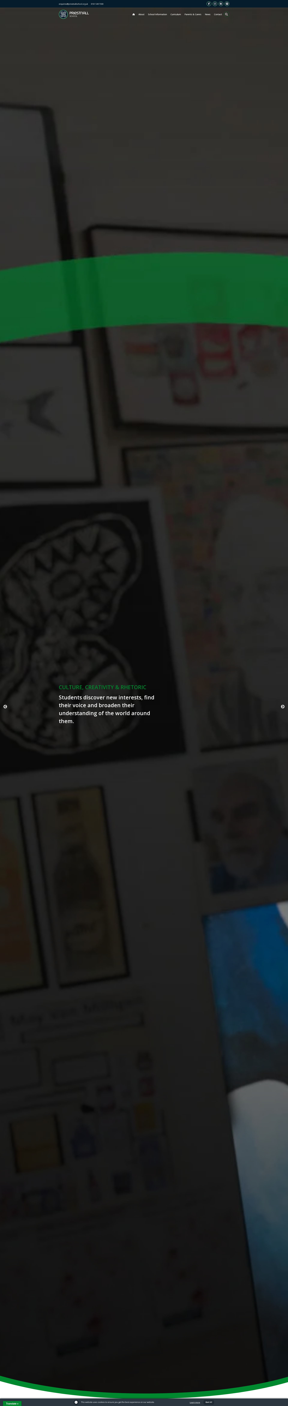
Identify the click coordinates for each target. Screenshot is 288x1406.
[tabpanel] (144, 707)
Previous (5, 707)
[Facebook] (209, 4)
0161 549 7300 (97, 4)
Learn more (195, 1402)
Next (283, 707)
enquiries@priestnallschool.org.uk (73, 4)
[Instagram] (215, 4)
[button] (226, 14)
